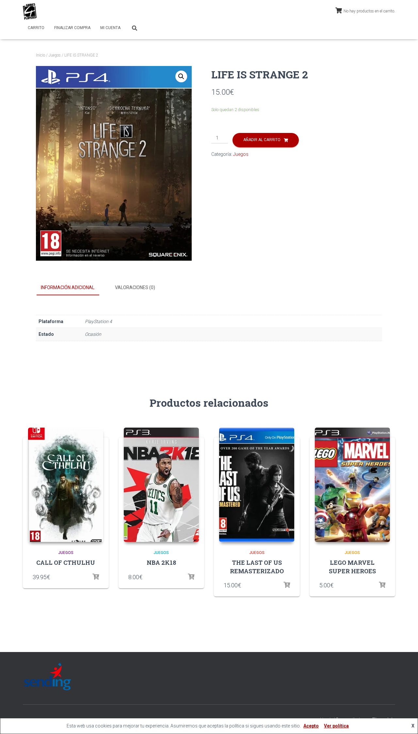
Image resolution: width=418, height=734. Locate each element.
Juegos (55, 55)
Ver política (336, 725)
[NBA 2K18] (161, 485)
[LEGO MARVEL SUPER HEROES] (352, 485)
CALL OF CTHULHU (65, 562)
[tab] (72, 287)
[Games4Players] (29, 11)
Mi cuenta (110, 27)
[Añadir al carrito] (191, 577)
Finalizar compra (72, 27)
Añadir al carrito (262, 140)
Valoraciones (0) (135, 287)
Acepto (311, 725)
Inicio (40, 55)
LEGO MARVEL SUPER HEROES (352, 567)
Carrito (36, 27)
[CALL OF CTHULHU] (65, 485)
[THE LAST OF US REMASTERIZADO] (256, 485)
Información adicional (67, 287)
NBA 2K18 (161, 562)
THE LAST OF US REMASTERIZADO (257, 567)
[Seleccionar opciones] (95, 577)
